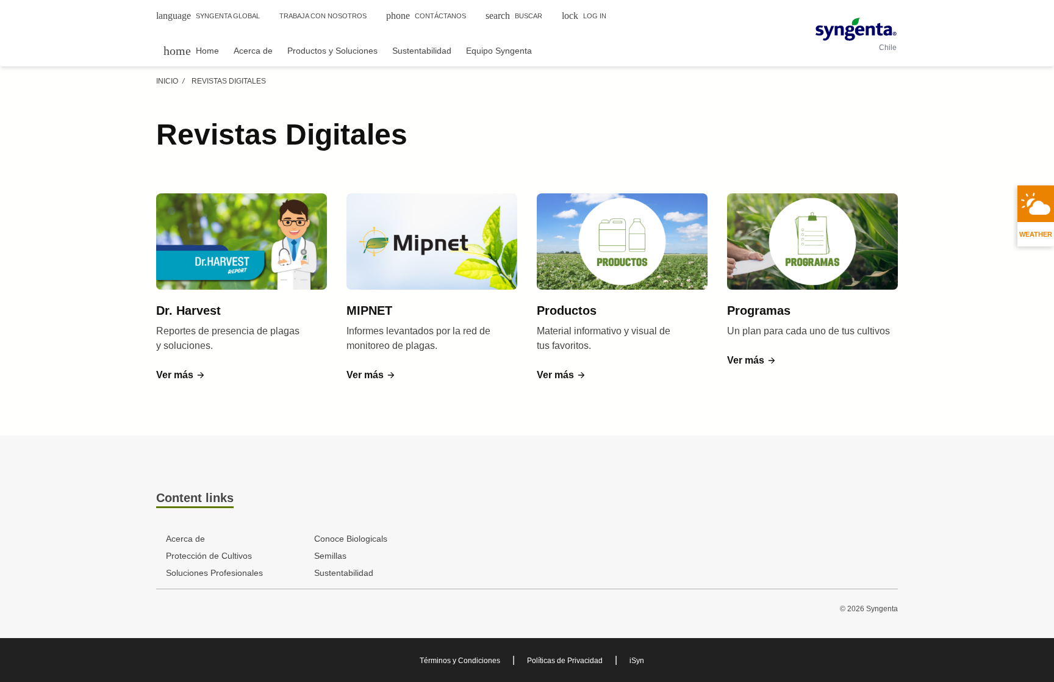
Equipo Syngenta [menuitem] (499, 51)
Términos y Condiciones (460, 660)
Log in (584, 15)
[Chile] (856, 29)
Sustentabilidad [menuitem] (421, 51)
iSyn (636, 660)
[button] (181, 375)
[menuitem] (191, 50)
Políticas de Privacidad (565, 660)
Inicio (167, 81)
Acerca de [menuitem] (253, 51)
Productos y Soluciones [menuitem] (332, 51)
